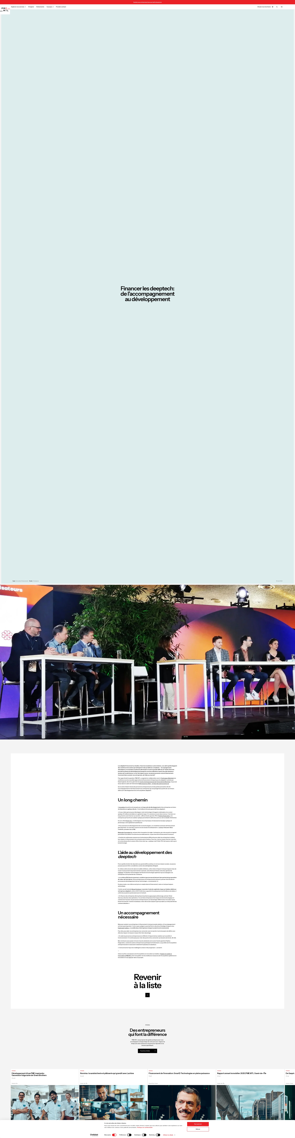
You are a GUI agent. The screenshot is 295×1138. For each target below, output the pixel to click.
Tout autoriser (198, 1124)
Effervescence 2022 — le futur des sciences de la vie (154, 783)
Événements (40, 7)
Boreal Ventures (136, 889)
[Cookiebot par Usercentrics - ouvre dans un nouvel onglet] (94, 1135)
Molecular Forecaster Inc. (125, 832)
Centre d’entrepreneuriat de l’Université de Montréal (155, 782)
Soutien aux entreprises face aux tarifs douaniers (147, 2)
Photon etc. (128, 821)
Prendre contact (61, 7)
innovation (122, 807)
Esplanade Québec (123, 928)
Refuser (198, 1129)
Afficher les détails (168, 1135)
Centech (120, 872)
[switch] (129, 1135)
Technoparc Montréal (167, 778)
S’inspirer (31, 7)
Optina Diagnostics (164, 816)
